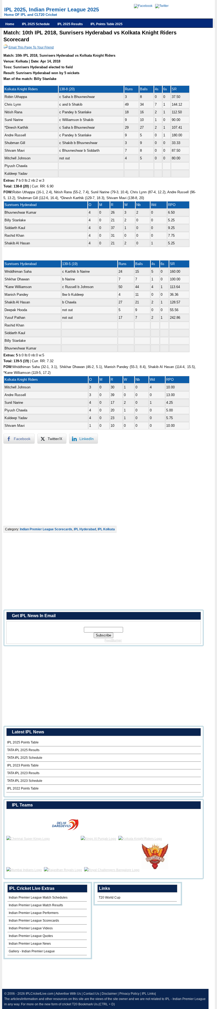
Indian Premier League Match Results (36, 905)
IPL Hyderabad (85, 529)
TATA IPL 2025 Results (23, 750)
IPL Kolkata (106, 529)
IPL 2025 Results (70, 24)
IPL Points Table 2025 (107, 24)
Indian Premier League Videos (31, 928)
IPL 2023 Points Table (23, 765)
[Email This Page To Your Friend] (5, 47)
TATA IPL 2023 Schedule (24, 781)
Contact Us (91, 993)
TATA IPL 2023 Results (23, 773)
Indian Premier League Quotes (31, 936)
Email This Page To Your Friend (31, 47)
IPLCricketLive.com (39, 993)
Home (9, 24)
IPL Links (148, 993)
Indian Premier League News (30, 943)
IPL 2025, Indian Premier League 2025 (51, 9)
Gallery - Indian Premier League (32, 951)
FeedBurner (113, 640)
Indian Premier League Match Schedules (38, 897)
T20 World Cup (109, 897)
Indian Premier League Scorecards (46, 529)
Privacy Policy (129, 993)
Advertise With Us (68, 993)
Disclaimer (109, 993)
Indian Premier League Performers (33, 913)
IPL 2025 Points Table (23, 742)
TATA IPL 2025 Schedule (24, 758)
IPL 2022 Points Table (23, 788)
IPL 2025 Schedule (36, 24)
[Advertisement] (101, 485)
